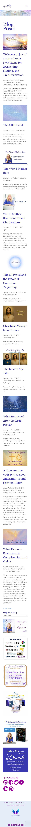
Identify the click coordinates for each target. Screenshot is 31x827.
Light (4, 230)
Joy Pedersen (9, 488)
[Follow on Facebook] (9, 825)
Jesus (13, 338)
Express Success (18, 85)
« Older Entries (7, 608)
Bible (12, 490)
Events (22, 131)
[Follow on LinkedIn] (22, 825)
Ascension (6, 432)
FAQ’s (21, 227)
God (10, 493)
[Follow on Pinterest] (19, 825)
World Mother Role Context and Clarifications (14, 218)
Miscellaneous (7, 180)
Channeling (17, 82)
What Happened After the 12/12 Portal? (13, 420)
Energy (10, 295)
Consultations (7, 85)
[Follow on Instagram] (15, 825)
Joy (26, 85)
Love (18, 493)
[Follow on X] (12, 825)
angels (7, 80)
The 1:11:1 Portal (13, 125)
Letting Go (23, 178)
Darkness (22, 569)
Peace (13, 435)
